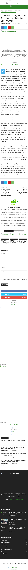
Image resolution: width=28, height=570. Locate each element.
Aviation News (4, 540)
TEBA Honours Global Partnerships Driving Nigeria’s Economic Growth (14, 242)
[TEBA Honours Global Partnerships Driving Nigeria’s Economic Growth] (14, 236)
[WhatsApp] (12, 27)
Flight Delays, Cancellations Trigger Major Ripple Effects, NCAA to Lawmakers (13, 447)
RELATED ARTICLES (8, 231)
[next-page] (15, 246)
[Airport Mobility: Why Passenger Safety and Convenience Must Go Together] (4, 521)
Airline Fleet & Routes (5, 542)
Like (25, 291)
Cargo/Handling (4, 553)
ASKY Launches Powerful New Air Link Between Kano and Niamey (17, 513)
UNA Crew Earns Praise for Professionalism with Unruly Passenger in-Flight (5, 242)
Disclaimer (5, 561)
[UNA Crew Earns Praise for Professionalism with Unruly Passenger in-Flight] (5, 236)
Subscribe (24, 297)
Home (2, 10)
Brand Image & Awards (8, 10)
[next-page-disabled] (3, 466)
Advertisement (16, 561)
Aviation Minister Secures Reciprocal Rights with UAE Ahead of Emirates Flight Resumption (6, 192)
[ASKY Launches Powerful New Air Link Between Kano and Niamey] (4, 514)
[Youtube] (18, 502)
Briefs (2, 551)
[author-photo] (14, 202)
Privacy (10, 561)
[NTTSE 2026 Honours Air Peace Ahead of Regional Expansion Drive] (23, 236)
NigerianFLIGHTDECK (6, 23)
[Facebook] (2, 27)
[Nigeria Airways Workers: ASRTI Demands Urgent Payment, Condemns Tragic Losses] (4, 528)
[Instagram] (12, 502)
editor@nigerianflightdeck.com (16, 499)
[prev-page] (13, 246)
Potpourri (3, 12)
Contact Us (23, 561)
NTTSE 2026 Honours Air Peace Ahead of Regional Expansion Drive (23, 242)
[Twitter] (5, 27)
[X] (15, 502)
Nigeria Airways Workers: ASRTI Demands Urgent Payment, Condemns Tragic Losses (13, 460)
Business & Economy (5, 547)
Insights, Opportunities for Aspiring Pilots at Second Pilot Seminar (21, 191)
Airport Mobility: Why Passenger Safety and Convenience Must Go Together (17, 521)
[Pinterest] (9, 27)
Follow (24, 294)
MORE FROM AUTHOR (19, 231)
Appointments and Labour (6, 549)
